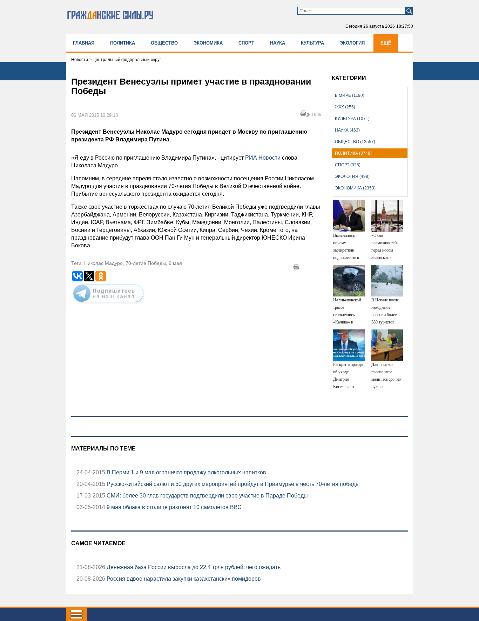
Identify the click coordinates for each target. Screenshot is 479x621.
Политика (122, 43)
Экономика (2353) (355, 188)
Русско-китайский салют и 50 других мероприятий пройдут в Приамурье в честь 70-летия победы (232, 484)
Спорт (246, 43)
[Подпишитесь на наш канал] (108, 303)
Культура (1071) (352, 118)
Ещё (385, 43)
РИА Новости (263, 158)
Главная (83, 43)
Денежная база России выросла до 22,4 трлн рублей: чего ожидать (193, 567)
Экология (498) (352, 176)
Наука (277, 43)
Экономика (208, 43)
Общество (164, 43)
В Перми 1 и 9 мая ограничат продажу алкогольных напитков (185, 472)
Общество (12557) (355, 141)
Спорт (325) (347, 164)
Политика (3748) (353, 153)
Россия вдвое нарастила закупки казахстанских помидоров (183, 579)
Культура (312, 43)
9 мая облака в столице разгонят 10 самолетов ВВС (173, 507)
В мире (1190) (349, 95)
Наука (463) (347, 130)
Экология (352, 43)
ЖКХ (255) (345, 107)
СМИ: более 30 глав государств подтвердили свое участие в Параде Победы (206, 496)
